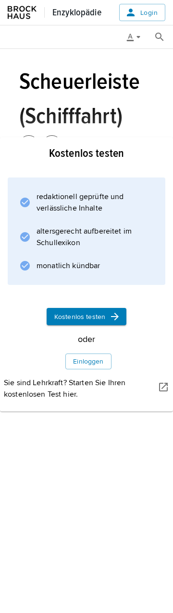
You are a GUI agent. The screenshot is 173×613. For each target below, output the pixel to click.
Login (149, 13)
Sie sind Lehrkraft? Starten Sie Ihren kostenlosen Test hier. (64, 388)
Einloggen (88, 361)
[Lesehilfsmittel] (137, 37)
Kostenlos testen (79, 317)
